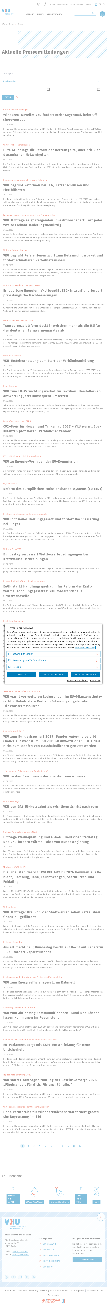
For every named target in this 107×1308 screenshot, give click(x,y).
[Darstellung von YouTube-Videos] (9, 661)
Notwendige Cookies (23, 654)
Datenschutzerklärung (85, 648)
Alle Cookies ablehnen (53, 674)
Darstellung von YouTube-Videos (29, 660)
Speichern (21, 674)
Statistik (17, 667)
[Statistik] (9, 667)
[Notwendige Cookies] (9, 654)
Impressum (95, 680)
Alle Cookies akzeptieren (85, 674)
